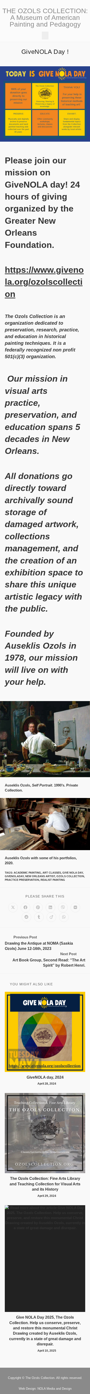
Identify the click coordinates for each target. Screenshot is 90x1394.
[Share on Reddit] (26, 917)
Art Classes (51, 872)
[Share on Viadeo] (51, 917)
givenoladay (14, 876)
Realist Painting (53, 879)
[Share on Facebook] (25, 907)
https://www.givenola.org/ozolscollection (44, 282)
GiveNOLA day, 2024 (45, 1077)
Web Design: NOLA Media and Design (45, 1388)
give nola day (72, 872)
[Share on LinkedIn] (50, 907)
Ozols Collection (70, 876)
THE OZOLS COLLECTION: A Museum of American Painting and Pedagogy (45, 17)
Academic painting (27, 872)
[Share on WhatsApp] (64, 917)
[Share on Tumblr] (39, 917)
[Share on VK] (75, 907)
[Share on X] (13, 907)
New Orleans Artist (40, 876)
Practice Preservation (22, 879)
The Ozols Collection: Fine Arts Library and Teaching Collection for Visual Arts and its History (45, 1184)
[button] (45, 35)
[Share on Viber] (63, 907)
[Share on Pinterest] (38, 907)
